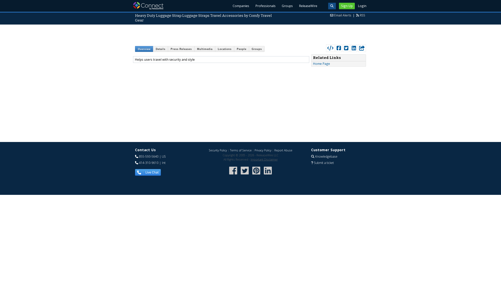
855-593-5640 (149, 156)
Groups (287, 6)
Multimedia (205, 49)
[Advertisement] (250, 33)
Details (160, 49)
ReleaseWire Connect (148, 6)
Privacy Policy (263, 150)
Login (362, 6)
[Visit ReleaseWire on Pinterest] (256, 175)
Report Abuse (283, 150)
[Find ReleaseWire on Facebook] (233, 175)
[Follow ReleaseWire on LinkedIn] (267, 175)
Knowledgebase (326, 156)
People (241, 49)
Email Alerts (342, 15)
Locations (225, 49)
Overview (144, 49)
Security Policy (218, 150)
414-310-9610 (149, 163)
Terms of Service (241, 150)
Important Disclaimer (264, 159)
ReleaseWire (308, 6)
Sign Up (347, 6)
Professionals (265, 6)
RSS (362, 15)
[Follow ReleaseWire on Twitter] (244, 175)
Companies (241, 6)
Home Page (321, 63)
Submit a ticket (324, 163)
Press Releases (181, 49)
